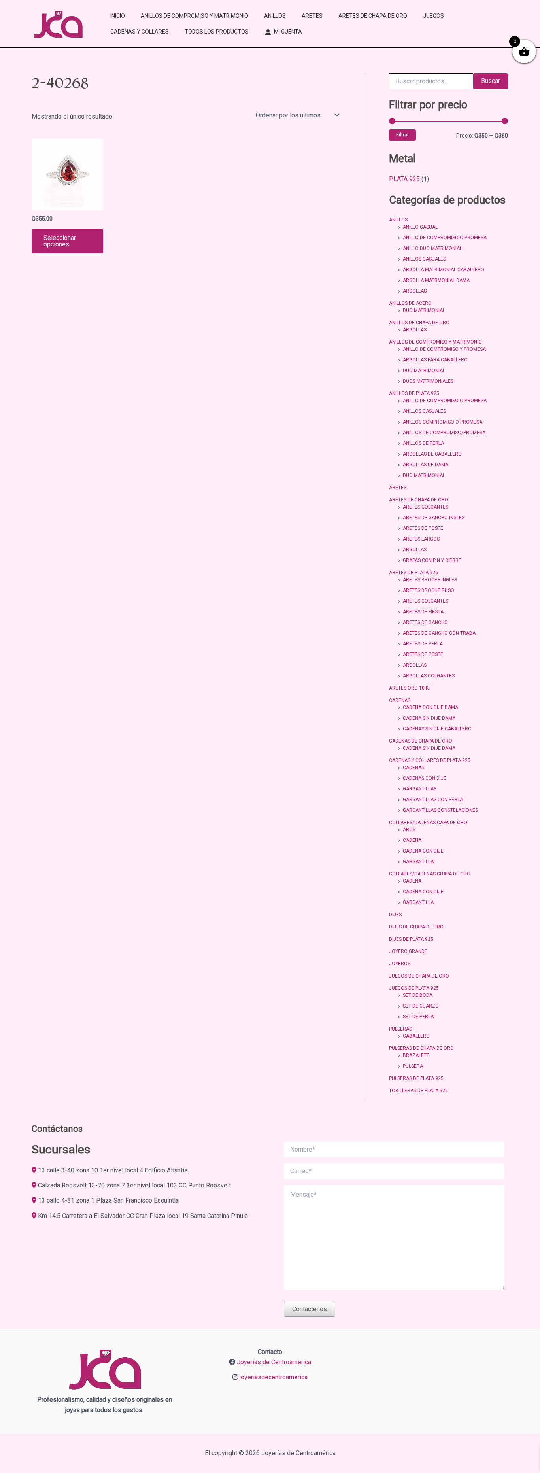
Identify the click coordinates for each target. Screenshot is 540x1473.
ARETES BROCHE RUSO (428, 590)
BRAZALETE (416, 1055)
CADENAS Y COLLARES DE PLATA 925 (429, 760)
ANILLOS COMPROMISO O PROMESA (442, 422)
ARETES (312, 16)
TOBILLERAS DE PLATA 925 (418, 1090)
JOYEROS (399, 963)
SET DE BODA (417, 995)
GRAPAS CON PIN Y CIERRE (432, 560)
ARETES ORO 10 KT (410, 688)
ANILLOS (275, 16)
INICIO (117, 16)
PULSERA (413, 1066)
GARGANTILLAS (419, 789)
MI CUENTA (288, 31)
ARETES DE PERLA (423, 644)
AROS (409, 829)
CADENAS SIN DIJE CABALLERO (437, 729)
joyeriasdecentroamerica (274, 1377)
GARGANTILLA (418, 861)
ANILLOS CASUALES (424, 259)
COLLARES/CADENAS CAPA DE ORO (428, 822)
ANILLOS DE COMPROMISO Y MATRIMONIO (194, 16)
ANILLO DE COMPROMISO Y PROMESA (444, 349)
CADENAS (399, 700)
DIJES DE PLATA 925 (411, 939)
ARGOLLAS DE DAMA (425, 464)
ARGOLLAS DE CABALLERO (432, 454)
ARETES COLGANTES (425, 507)
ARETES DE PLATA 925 (413, 572)
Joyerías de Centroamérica (274, 1362)
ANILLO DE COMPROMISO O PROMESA (445, 237)
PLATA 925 (404, 179)
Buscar (490, 81)
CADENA (412, 840)
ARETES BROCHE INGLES (430, 579)
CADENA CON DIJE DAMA (430, 707)
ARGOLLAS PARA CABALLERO (435, 360)
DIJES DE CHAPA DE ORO (416, 927)
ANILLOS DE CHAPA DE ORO (419, 322)
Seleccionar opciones (59, 241)
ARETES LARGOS (421, 539)
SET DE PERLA (418, 1016)
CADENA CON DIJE (423, 851)
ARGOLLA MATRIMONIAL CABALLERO (443, 269)
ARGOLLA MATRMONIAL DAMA (436, 280)
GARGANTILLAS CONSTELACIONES (440, 810)
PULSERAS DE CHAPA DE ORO (421, 1048)
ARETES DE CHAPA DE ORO (372, 16)
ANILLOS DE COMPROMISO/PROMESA (444, 432)
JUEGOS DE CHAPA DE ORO (419, 976)
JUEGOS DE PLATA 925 (414, 988)
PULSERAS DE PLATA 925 (416, 1078)
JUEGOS (433, 16)
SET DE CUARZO (421, 1006)
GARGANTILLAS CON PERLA (433, 799)
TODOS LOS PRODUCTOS (217, 31)
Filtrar (402, 135)
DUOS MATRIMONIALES (428, 381)
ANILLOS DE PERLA (423, 443)
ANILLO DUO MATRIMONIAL (432, 248)
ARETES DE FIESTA (423, 612)
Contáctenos (309, 1309)
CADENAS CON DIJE (424, 778)
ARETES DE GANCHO (425, 622)
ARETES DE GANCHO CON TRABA (439, 633)
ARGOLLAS (415, 291)
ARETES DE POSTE (423, 528)
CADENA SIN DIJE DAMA (429, 718)
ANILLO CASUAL (420, 227)
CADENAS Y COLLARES (139, 31)
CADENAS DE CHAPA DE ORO (420, 741)
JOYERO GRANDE (408, 951)
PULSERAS (400, 1029)
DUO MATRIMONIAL (424, 310)
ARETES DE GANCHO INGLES (433, 517)
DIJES (395, 914)
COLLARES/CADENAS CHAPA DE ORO (429, 874)
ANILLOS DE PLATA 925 (414, 393)
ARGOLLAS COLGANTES (429, 676)
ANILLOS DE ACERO (410, 303)
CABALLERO (416, 1036)
